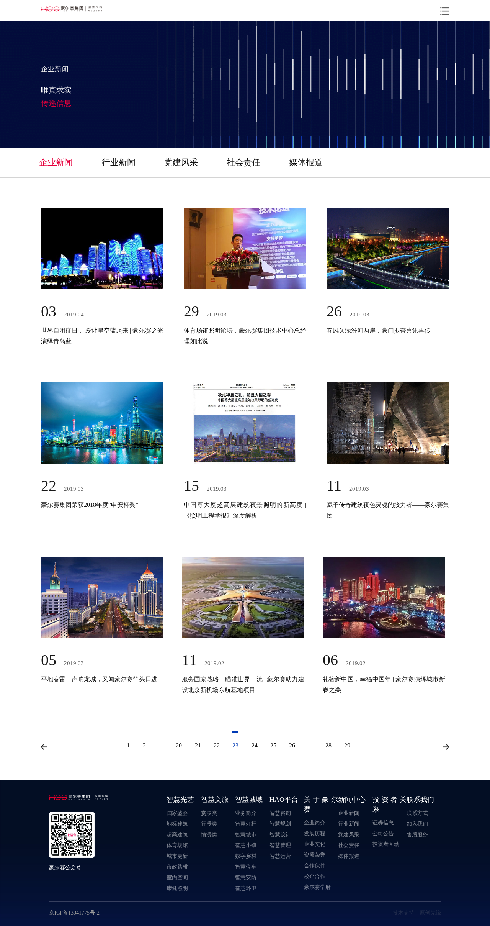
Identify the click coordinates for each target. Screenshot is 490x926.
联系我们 (420, 799)
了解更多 (80, 328)
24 (255, 745)
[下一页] (446, 747)
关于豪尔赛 (321, 804)
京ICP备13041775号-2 (74, 912)
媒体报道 (306, 162)
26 (292, 745)
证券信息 (383, 822)
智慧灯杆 (245, 824)
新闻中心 (352, 799)
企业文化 (314, 844)
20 (179, 745)
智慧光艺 (180, 799)
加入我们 (417, 824)
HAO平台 (284, 799)
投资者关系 (389, 804)
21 (198, 745)
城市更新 (177, 856)
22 (217, 745)
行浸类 (209, 824)
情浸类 (209, 834)
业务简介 (245, 813)
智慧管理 (280, 845)
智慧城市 (245, 834)
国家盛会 (177, 813)
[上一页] (44, 747)
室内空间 (177, 877)
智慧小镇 (245, 845)
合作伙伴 (314, 865)
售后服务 (417, 834)
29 (347, 745)
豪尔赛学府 (317, 887)
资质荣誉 (314, 855)
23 (235, 745)
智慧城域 (249, 799)
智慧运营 (280, 856)
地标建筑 (177, 824)
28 (328, 745)
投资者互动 (385, 844)
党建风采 (181, 162)
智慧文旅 (215, 799)
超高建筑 (177, 834)
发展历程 (314, 833)
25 (273, 745)
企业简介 (314, 822)
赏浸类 (209, 813)
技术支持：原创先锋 (417, 912)
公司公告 (383, 833)
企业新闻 (56, 162)
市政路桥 (177, 866)
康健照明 (177, 888)
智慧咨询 (280, 813)
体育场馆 (177, 845)
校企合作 (314, 876)
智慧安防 (245, 877)
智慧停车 (245, 866)
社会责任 (243, 162)
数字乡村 (245, 856)
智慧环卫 (245, 888)
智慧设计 (280, 834)
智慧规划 (280, 824)
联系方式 (417, 813)
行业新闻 (119, 162)
